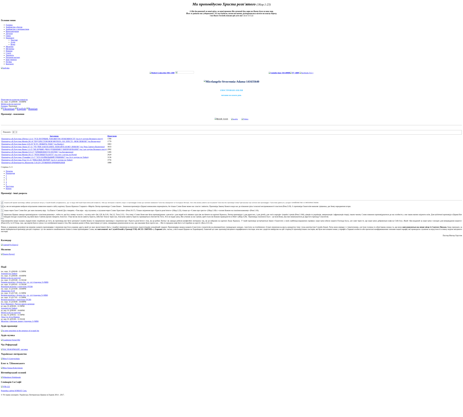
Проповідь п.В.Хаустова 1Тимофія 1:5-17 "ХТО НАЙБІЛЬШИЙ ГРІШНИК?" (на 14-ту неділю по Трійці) (45, 157)
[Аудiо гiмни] (10, 340)
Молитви (9, 47)
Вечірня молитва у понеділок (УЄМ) (16, 300)
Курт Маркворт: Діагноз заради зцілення (17, 304)
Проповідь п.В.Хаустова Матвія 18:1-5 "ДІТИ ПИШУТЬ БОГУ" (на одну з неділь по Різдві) (39, 155)
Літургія (9, 34)
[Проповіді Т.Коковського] (12, 368)
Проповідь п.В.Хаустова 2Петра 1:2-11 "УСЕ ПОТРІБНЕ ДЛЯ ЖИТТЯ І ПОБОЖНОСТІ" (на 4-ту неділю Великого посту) (52, 139)
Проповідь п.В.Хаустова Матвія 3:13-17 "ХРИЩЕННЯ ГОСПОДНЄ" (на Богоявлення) (37, 152)
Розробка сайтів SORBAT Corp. (14, 391)
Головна (9, 25)
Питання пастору (13, 57)
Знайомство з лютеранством (17, 29)
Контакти (10, 64)
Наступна (10, 186)
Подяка (9, 62)
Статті (8, 53)
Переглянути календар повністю (14, 100)
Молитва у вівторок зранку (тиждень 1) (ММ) (20, 321)
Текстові (14, 40)
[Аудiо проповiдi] (20, 331)
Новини (9, 51)
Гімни (8, 36)
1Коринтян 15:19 (8, 291)
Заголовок (54, 136)
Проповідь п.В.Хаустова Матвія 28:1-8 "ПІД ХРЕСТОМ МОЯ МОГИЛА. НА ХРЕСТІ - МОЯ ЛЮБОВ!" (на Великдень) (51, 141)
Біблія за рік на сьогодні (11, 104)
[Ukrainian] (8, 108)
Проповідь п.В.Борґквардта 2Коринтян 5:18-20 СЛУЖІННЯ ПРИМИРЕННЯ (33, 163)
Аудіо (13, 42)
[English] (20, 108)
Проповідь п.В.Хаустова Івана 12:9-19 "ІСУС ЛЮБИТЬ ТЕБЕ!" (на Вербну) (32, 144)
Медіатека (10, 49)
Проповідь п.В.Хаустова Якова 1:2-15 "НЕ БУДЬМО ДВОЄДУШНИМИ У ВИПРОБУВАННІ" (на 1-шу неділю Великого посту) (54, 149)
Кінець (8, 188)
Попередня (10, 173)
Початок (9, 171)
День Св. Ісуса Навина (10, 317)
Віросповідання (12, 31)
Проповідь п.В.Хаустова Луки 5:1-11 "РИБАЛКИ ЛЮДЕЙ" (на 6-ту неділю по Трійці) (36, 160)
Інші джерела (11, 60)
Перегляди (112, 136)
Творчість (10, 55)
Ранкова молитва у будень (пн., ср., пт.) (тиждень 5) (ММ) (24, 282)
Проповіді (10, 38)
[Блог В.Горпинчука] (10, 358)
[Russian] (31, 108)
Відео (13, 44)
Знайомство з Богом (14, 27)
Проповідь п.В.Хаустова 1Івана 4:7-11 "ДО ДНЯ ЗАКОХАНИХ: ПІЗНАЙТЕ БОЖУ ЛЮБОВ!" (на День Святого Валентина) (53, 147)
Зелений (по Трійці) (9, 274)
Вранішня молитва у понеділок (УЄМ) (17, 287)
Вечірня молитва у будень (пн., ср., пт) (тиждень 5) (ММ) (24, 295)
